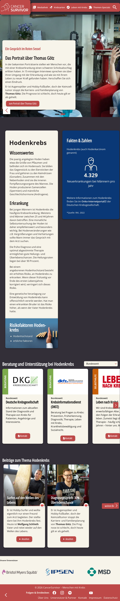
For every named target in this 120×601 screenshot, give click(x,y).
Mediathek (40, 7)
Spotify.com (79, 592)
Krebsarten (57, 7)
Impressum (95, 597)
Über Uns (43, 597)
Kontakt (22, 436)
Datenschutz (111, 597)
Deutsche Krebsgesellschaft (22, 402)
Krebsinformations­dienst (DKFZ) (66, 404)
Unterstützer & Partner (63, 597)
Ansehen (24, 539)
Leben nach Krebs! (107, 402)
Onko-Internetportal (93, 201)
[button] (6, 110)
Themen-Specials (99, 7)
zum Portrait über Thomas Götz (22, 103)
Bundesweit (12, 398)
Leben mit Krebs (76, 7)
